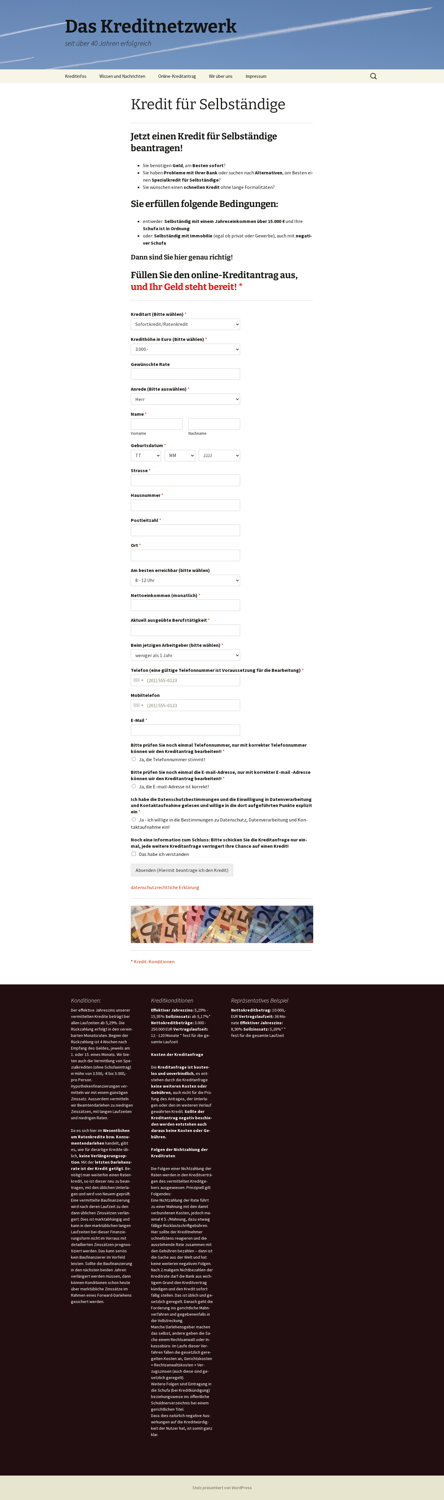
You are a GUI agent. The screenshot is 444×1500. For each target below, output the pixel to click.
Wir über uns (221, 76)
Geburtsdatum (148, 445)
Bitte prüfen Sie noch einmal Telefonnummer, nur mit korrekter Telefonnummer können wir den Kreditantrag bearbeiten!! (219, 748)
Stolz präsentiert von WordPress (222, 1487)
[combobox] (138, 680)
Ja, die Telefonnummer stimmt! (172, 759)
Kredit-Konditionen (154, 961)
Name (139, 414)
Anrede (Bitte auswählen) (160, 389)
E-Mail (139, 720)
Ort (136, 545)
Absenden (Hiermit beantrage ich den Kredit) (182, 870)
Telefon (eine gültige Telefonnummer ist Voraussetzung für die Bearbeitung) (217, 670)
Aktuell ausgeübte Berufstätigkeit (170, 620)
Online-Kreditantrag (177, 76)
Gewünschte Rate (150, 364)
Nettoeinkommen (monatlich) (166, 595)
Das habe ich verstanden (164, 854)
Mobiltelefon (145, 695)
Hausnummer (147, 495)
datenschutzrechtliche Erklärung (165, 887)
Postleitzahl (146, 520)
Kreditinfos (75, 76)
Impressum (256, 76)
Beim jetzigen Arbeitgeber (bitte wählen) (177, 645)
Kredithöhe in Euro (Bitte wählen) (169, 339)
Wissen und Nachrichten (122, 76)
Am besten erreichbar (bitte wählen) (170, 570)
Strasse (141, 470)
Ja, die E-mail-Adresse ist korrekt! (174, 786)
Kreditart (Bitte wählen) (159, 314)
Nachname (197, 433)
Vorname (138, 433)
